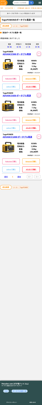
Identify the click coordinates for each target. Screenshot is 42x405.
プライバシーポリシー (11, 402)
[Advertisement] (21, 286)
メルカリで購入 (31, 86)
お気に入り (27, 8)
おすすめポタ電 (9, 8)
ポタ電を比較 (20, 8)
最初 (6, 176)
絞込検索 (6, 26)
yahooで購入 (11, 86)
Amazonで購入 (31, 78)
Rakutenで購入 (11, 78)
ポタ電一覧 (33, 8)
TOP (1, 8)
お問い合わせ (32, 402)
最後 (19, 176)
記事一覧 (39, 8)
